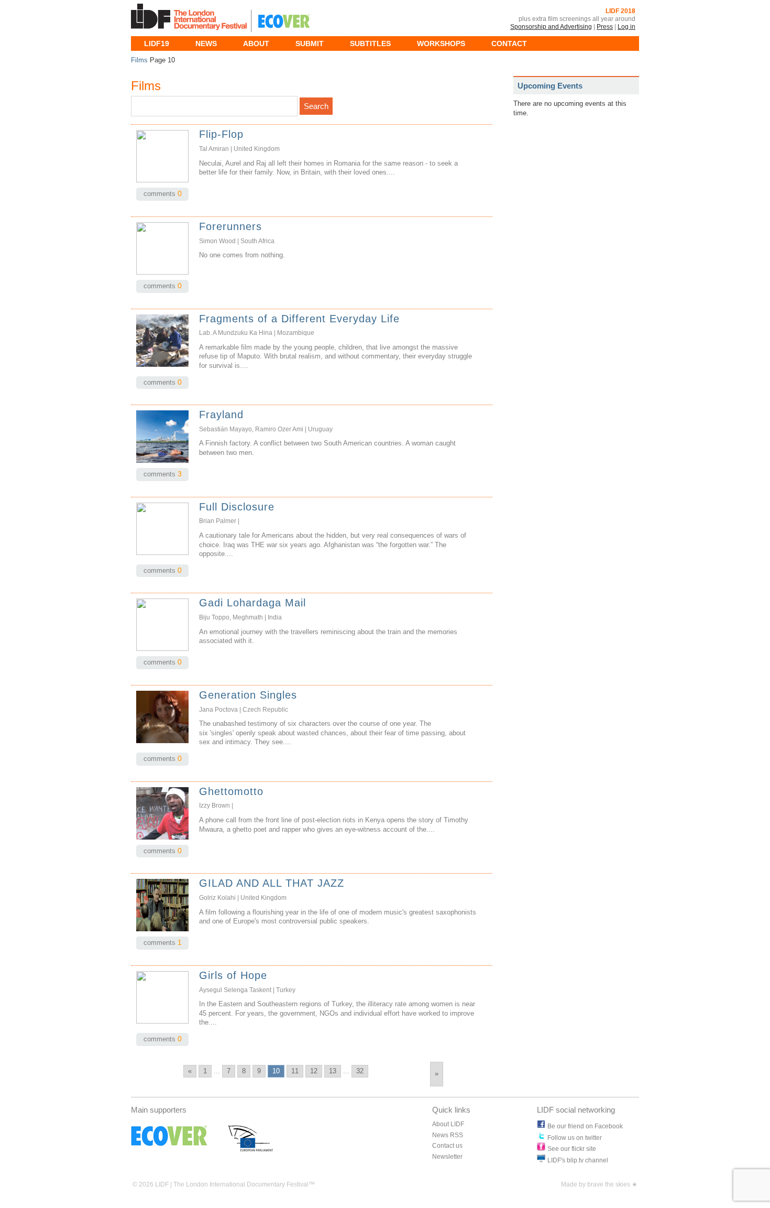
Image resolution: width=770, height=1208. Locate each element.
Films (139, 60)
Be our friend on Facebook (585, 1126)
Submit (309, 43)
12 (313, 1071)
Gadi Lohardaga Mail (252, 602)
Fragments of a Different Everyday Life (299, 318)
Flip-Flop (221, 134)
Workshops (441, 43)
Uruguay (320, 429)
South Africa (257, 241)
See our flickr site (571, 1148)
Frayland (221, 414)
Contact (509, 43)
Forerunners (230, 226)
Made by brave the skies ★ (599, 1184)
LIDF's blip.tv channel (577, 1160)
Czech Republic (265, 709)
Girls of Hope (233, 975)
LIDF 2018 (620, 11)
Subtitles (370, 43)
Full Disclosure (236, 507)
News (206, 43)
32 (360, 1071)
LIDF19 (156, 43)
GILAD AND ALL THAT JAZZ (271, 883)
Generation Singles (248, 695)
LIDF (191, 18)
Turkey (285, 990)
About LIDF (448, 1124)
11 (295, 1071)
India (275, 617)
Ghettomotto (231, 791)
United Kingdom (257, 149)
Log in (626, 26)
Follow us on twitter (574, 1137)
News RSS (447, 1135)
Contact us (447, 1145)
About (256, 43)
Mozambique (295, 332)
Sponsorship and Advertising (551, 26)
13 (332, 1071)
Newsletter (447, 1156)
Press (605, 26)
